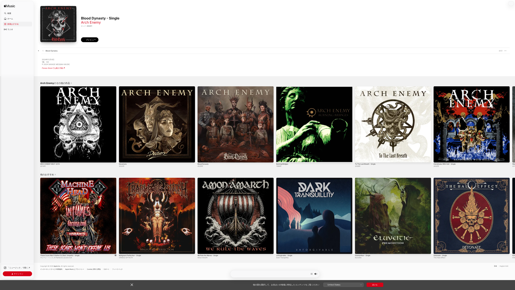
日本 (495, 266)
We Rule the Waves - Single (209, 179)
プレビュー (499, 51)
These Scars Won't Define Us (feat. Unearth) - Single (62, 179)
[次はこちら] (311, 274)
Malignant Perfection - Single (131, 179)
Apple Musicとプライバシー (74, 269)
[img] (9, 6)
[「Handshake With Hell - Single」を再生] (437, 159)
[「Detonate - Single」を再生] (437, 250)
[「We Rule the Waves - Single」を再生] (201, 250)
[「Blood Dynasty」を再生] (201, 159)
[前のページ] (37, 124)
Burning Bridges (283, 87)
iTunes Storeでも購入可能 (52, 68)
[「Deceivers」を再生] (122, 159)
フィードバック (117, 269)
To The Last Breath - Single (366, 87)
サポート (106, 269)
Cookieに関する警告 (94, 269)
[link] (56, 83)
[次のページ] (512, 124)
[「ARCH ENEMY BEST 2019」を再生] (44, 159)
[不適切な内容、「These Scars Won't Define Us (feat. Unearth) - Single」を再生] (44, 250)
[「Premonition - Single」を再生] (358, 250)
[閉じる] (132, 285)
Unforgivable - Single (285, 179)
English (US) (504, 266)
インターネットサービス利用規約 (51, 269)
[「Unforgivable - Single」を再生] (280, 250)
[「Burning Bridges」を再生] (280, 159)
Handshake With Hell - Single (446, 87)
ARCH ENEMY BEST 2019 (50, 87)
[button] (17, 13)
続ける (375, 285)
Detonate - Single (441, 179)
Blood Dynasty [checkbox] (52, 51)
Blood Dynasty (203, 87)
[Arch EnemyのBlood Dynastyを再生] (43, 51)
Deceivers (123, 87)
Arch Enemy (91, 22)
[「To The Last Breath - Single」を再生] (358, 159)
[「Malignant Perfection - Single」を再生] (122, 250)
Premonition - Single (363, 179)
